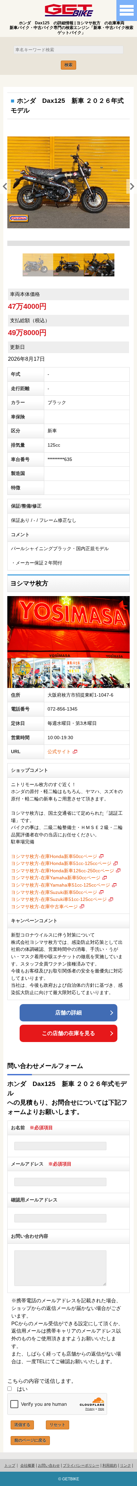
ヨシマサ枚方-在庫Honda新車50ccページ (54, 856)
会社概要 (27, 1465)
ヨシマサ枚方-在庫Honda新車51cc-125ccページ (61, 863)
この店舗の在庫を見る (68, 1033)
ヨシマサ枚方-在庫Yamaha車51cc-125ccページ (60, 885)
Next (129, 185)
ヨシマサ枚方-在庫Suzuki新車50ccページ (54, 892)
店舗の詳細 (68, 1012)
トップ (9, 1465)
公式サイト (59, 751)
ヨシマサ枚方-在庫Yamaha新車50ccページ (55, 877)
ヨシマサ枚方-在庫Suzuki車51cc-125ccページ (59, 899)
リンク (125, 1465)
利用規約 (109, 1465)
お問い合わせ (49, 1465)
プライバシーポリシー (81, 1465)
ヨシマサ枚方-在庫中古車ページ (44, 906)
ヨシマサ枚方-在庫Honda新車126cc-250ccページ (62, 870)
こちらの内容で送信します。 (41, 1381)
